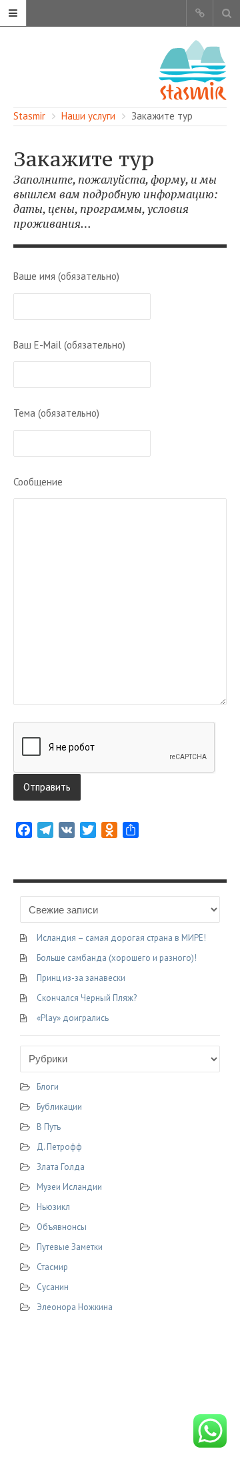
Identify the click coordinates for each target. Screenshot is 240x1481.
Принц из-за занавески (81, 978)
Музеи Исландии (69, 1187)
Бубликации (59, 1106)
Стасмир (52, 1267)
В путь (49, 1126)
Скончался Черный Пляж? (87, 998)
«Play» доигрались (73, 1018)
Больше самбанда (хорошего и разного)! (117, 958)
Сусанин (53, 1287)
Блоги (48, 1086)
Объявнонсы (62, 1227)
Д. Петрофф (59, 1146)
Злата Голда (61, 1167)
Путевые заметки (70, 1247)
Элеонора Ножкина (75, 1307)
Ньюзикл (53, 1207)
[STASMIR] (193, 69)
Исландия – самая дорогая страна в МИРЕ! (121, 937)
